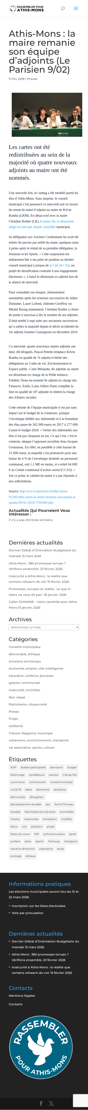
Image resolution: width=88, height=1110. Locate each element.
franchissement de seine (40, 811)
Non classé (17, 697)
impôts (15, 819)
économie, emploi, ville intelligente (36, 668)
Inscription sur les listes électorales (38, 906)
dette (28, 789)
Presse (32, 79)
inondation (50, 819)
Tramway (54, 841)
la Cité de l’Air (59, 265)
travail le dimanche (22, 848)
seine (28, 841)
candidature (36, 774)
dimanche (42, 789)
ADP (13, 767)
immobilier (67, 811)
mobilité (66, 819)
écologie (15, 856)
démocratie (17, 797)
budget (72, 767)
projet (50, 826)
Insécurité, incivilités (24, 690)
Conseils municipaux (25, 647)
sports (39, 841)
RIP (36, 834)
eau (47, 804)
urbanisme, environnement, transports (39, 740)
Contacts (15, 1004)
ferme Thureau (63, 804)
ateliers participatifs (33, 767)
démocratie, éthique (24, 654)
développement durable (25, 804)
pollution (37, 826)
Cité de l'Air (70, 774)
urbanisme (46, 848)
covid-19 (15, 789)
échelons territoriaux (25, 661)
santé (72, 834)
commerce (17, 782)
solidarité (16, 726)
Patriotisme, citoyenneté (28, 704)
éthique (30, 856)
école (60, 848)
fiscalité (15, 811)
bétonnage (17, 774)
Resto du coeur (20, 834)
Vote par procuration (28, 913)
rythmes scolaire (54, 834)
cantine (53, 774)
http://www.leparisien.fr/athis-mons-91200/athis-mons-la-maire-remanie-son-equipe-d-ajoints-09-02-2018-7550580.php (42, 496)
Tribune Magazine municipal (31, 733)
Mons (14, 826)
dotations (60, 789)
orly (24, 826)
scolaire (15, 841)
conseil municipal (61, 782)
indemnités (31, 819)
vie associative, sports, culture (31, 747)
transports (70, 841)
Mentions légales (22, 996)
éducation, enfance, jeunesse (31, 676)
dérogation (36, 797)
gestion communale (24, 683)
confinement (37, 782)
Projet (13, 719)
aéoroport (56, 767)
